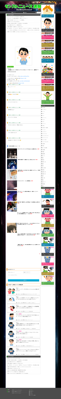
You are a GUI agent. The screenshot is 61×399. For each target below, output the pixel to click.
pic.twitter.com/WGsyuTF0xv (24, 76)
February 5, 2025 (23, 78)
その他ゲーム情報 (20, 294)
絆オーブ (32, 345)
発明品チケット (29, 328)
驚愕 (32, 311)
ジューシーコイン (32, 354)
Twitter (9, 391)
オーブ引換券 (26, 345)
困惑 (36, 354)
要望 (32, 337)
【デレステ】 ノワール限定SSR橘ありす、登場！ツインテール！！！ (17, 18)
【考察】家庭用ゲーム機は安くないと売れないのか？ (15, 26)
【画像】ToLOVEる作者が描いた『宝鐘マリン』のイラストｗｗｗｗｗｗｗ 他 (18, 366)
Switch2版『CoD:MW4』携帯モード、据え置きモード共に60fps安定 (17, 23)
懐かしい (34, 302)
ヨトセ (31, 302)
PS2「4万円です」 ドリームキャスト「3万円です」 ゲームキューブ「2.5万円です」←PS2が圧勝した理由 (23, 28)
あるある (25, 294)
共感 (30, 337)
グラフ (25, 311)
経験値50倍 (34, 328)
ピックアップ (33, 294)
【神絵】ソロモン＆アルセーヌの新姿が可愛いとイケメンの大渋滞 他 (17, 373)
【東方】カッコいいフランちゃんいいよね (13, 358)
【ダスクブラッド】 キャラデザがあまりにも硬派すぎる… (16, 16)
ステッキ (25, 337)
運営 (38, 354)
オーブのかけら (26, 354)
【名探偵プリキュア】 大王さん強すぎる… (13, 21)
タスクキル (29, 294)
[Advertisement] (23, 39)
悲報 (29, 345)
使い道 (25, 328)
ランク (28, 311)
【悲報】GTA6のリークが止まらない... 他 (13, 368)
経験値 (30, 311)
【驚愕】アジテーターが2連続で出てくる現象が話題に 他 (15, 371)
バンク (29, 337)
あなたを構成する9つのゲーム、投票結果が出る (14, 361)
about (8, 389)
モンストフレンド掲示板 (32, 395)
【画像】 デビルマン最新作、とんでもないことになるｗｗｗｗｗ (17, 31)
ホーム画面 (28, 302)
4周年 (25, 302)
